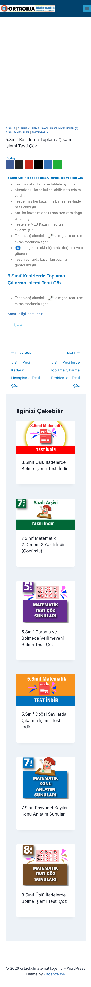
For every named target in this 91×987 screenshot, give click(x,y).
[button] (46, 325)
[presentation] (45, 437)
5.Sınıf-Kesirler (18, 132)
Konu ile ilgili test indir (25, 314)
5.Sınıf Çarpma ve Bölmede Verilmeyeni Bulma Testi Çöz (43, 638)
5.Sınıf (10, 128)
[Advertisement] (45, 64)
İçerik (18, 325)
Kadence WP (55, 974)
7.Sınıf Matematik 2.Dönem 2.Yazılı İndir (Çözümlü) (43, 544)
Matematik (40, 132)
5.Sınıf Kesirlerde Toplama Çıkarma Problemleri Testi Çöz (65, 354)
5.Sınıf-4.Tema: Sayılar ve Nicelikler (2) (48, 128)
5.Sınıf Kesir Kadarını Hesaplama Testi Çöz (25, 354)
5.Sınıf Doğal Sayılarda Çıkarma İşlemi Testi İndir (44, 720)
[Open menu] (87, 8)
